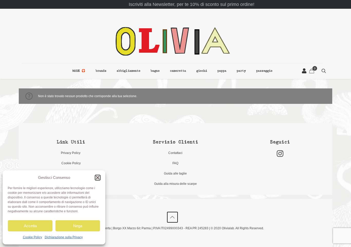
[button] (97, 177)
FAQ (175, 163)
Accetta (30, 226)
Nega (77, 226)
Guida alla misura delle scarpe (175, 184)
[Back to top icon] (172, 217)
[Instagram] (280, 153)
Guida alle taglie (175, 173)
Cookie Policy (32, 237)
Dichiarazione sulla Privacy (64, 237)
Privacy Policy (71, 153)
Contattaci (175, 153)
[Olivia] (172, 41)
